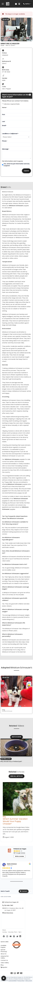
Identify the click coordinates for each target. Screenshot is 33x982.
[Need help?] (3, 978)
